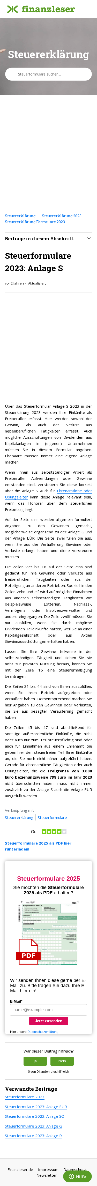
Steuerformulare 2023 (24, 1096)
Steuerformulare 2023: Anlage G (33, 1126)
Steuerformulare (52, 817)
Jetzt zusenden (48, 1021)
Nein (62, 1060)
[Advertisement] (48, 154)
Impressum (48, 1169)
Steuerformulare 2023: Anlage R (33, 1135)
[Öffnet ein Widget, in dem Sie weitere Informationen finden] (77, 1176)
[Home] (41, 9)
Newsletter (46, 1175)
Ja (35, 1060)
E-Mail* (16, 1001)
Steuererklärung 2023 (61, 215)
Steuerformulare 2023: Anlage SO (34, 1116)
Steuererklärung (20, 215)
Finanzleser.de (20, 1169)
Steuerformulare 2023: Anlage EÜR (36, 1106)
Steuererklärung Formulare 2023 (35, 221)
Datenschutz (74, 1169)
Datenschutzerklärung (42, 1032)
